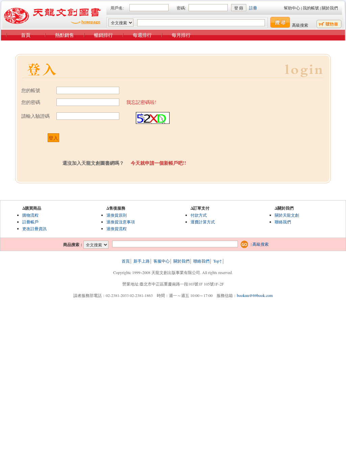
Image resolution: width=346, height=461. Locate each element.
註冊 (253, 7)
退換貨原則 (116, 215)
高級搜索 (300, 25)
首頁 (25, 35)
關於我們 (330, 7)
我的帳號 (311, 7)
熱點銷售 (64, 35)
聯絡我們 (283, 221)
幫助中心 (292, 7)
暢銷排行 (103, 35)
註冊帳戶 (30, 221)
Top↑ (217, 261)
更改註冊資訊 (34, 228)
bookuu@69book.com (255, 295)
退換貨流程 (116, 228)
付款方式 (199, 215)
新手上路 (141, 261)
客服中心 (161, 261)
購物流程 (30, 215)
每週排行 (142, 35)
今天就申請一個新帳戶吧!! (158, 162)
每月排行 (181, 35)
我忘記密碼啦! (141, 102)
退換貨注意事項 (120, 221)
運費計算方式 (203, 221)
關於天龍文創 (287, 215)
